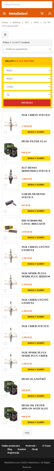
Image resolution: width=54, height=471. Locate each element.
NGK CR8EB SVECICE (35, 326)
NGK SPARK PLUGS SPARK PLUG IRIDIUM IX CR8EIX (36, 276)
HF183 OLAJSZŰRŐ (34, 379)
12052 (36, 22)
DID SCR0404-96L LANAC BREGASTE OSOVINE (34, 223)
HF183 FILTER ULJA (34, 141)
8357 (27, 22)
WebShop (16, 22)
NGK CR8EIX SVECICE (36, 115)
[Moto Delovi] (18, 13)
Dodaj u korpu (36, 132)
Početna (5, 22)
